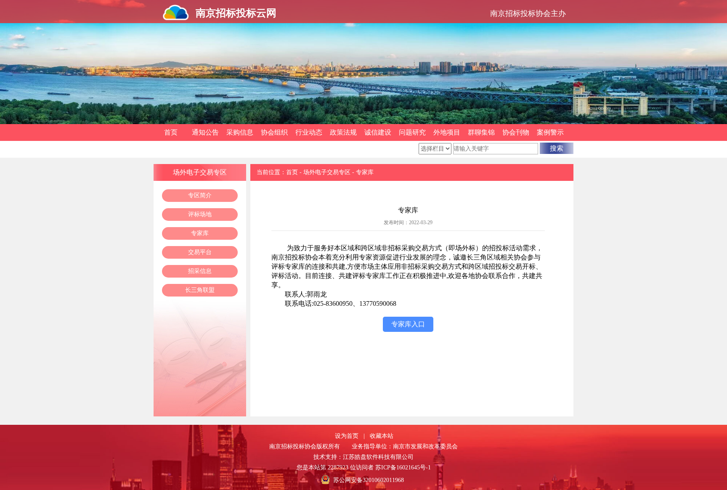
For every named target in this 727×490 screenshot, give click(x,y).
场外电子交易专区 (326, 172)
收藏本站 (381, 436)
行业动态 (308, 132)
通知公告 (205, 132)
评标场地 (200, 214)
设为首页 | (350, 436)
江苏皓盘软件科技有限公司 (378, 457)
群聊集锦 (481, 132)
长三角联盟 (200, 290)
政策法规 (343, 132)
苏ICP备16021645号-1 (403, 467)
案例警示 (550, 132)
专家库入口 (408, 324)
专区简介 (200, 195)
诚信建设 (377, 132)
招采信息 (200, 271)
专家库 (200, 233)
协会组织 (274, 132)
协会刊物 (515, 132)
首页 (171, 132)
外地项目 (446, 132)
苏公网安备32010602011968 (368, 480)
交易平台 (200, 252)
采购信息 (239, 132)
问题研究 (412, 132)
